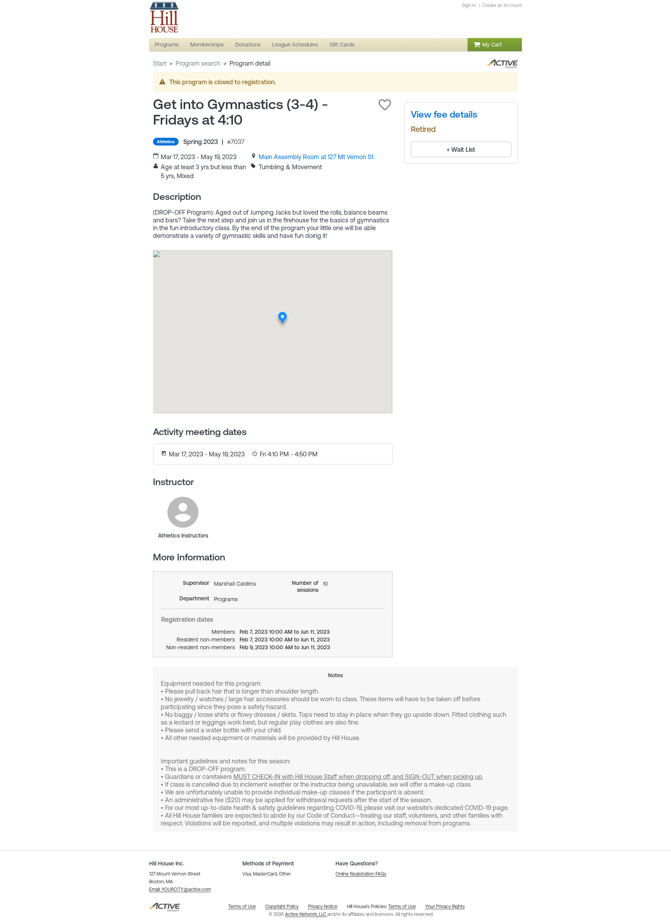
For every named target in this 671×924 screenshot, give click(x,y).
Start (159, 63)
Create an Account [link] (502, 5)
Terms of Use (402, 906)
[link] (316, 156)
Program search (198, 63)
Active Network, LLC (306, 914)
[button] (385, 105)
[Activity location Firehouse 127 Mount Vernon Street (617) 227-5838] (282, 314)
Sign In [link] (469, 5)
